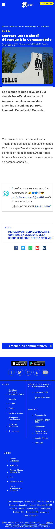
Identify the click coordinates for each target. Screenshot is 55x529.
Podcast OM (18, 512)
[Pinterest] (28, 375)
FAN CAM (14, 465)
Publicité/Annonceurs (29, 525)
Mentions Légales (16, 413)
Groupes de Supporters (17, 505)
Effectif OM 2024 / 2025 (42, 421)
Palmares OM (32, 509)
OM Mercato (40, 427)
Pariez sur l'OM (46, 3)
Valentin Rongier (41, 438)
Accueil (4, 26)
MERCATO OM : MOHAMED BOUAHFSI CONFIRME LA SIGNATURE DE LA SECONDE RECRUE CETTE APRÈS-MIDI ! (30, 235)
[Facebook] (11, 375)
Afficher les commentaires (30, 346)
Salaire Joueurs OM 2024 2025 (41, 432)
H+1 (11, 477)
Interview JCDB (16, 482)
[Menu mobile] (4, 4)
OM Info (11, 26)
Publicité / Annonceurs (13, 425)
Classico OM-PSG (44, 501)
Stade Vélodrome (30, 516)
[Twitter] (20, 375)
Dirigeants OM (40, 415)
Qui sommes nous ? (42, 398)
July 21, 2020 (42, 206)
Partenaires (45, 509)
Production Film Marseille (36, 512)
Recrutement (14, 431)
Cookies (12, 404)
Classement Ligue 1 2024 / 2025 (21, 501)
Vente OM (39, 443)
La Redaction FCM (11, 44)
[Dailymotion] (36, 375)
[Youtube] (45, 375)
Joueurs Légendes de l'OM (41, 505)
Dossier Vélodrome (14, 460)
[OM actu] (27, 3)
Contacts (12, 399)
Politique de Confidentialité (14, 419)
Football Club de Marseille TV (16, 471)
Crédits (11, 408)
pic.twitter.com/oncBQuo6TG (28, 197)
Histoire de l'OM (41, 392)
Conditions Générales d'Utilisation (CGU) (16, 392)
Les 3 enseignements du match (16, 488)
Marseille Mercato (17, 509)
